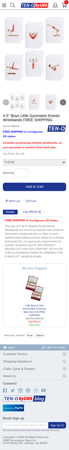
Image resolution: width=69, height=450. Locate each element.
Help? (10, 347)
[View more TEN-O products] (56, 128)
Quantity (8, 172)
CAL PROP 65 (32, 211)
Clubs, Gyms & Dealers (19, 368)
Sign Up (56, 425)
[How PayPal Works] (13, 408)
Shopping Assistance (17, 361)
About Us (9, 376)
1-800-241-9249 (54, 347)
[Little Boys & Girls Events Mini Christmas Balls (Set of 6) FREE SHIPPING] (34, 288)
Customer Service (15, 354)
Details (10, 211)
